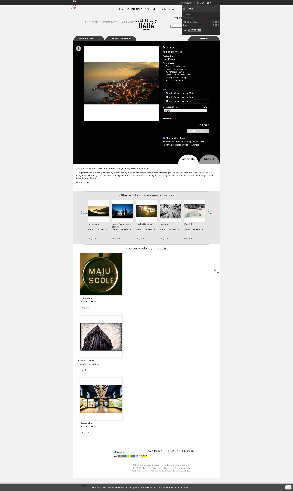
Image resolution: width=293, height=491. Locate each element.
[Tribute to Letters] (101, 274)
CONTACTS (110, 22)
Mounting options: (171, 107)
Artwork (188, 158)
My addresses (91, 467)
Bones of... (86, 423)
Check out (194, 30)
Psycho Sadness (144, 224)
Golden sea (93, 224)
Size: (165, 89)
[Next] (210, 212)
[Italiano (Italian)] (74, 6)
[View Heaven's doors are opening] (122, 221)
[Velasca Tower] (101, 337)
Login (189, 2)
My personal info (92, 472)
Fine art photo (89, 38)
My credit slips (91, 462)
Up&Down (164, 224)
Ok (288, 487)
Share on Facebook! (176, 138)
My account (88, 449)
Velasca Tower (87, 360)
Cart (206, 3)
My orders (89, 457)
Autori (203, 38)
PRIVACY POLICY (153, 451)
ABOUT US (91, 22)
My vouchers (90, 477)
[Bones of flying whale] (101, 399)
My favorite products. (94, 482)
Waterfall (188, 224)
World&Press (121, 38)
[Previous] (83, 212)
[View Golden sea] (98, 221)
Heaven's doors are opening (121, 225)
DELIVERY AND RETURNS (181, 451)
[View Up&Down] (170, 221)
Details (209, 158)
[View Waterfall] (194, 221)
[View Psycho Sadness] (146, 221)
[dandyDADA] (146, 29)
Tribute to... (86, 298)
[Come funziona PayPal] (130, 461)
